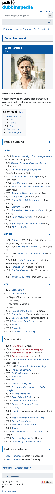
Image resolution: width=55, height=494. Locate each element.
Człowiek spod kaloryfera (25, 400)
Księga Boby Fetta (21, 277)
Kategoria (8, 467)
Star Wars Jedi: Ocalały (23, 331)
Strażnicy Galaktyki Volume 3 (27, 223)
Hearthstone (18, 293)
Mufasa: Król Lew (20, 227)
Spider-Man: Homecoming (24, 176)
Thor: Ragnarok (19, 183)
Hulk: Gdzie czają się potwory (27, 169)
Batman (15, 240)
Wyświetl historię (45, 29)
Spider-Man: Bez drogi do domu (28, 210)
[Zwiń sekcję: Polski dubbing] (49, 142)
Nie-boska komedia (21, 369)
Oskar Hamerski (13, 455)
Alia (13, 380)
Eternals (16, 206)
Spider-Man (17, 314)
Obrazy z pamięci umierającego (28, 349)
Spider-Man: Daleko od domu (26, 200)
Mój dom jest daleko (22, 352)
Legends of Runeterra (23, 321)
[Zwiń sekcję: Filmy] (49, 150)
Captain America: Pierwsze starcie (28, 163)
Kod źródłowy (25, 29)
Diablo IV (16, 328)
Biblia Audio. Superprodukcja (31, 366)
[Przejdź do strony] (50, 15)
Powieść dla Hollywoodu (24, 424)
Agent (15, 411)
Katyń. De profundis (22, 421)
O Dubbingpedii (9, 491)
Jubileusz (16, 376)
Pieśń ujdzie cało (20, 373)
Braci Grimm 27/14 (21, 397)
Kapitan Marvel (19, 196)
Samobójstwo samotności (25, 404)
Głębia (15, 428)
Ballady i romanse (21, 393)
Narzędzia (14, 476)
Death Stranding (20, 317)
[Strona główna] (17, 5)
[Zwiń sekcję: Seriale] (49, 234)
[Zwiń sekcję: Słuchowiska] (49, 339)
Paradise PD (18, 266)
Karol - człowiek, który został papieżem (32, 156)
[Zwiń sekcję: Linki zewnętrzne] (49, 449)
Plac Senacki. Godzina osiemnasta (29, 431)
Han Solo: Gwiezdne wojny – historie (30, 186)
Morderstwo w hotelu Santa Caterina (30, 359)
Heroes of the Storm (22, 311)
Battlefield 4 (18, 289)
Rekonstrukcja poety (22, 438)
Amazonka (17, 345)
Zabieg (15, 407)
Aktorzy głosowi (23, 467)
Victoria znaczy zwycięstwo (31, 253)
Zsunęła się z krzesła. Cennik (26, 441)
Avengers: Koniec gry (22, 193)
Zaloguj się (48, 11)
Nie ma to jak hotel (27, 246)
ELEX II (15, 324)
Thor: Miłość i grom (22, 217)
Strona (9, 29)
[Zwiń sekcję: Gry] (49, 284)
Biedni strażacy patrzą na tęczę (28, 417)
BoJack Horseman (27, 260)
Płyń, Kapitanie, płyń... (23, 383)
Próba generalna (20, 356)
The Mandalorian (20, 270)
